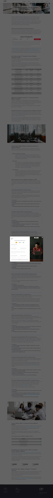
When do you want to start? (23, 255)
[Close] (42, 236)
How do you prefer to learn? (14, 255)
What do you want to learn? (14, 244)
